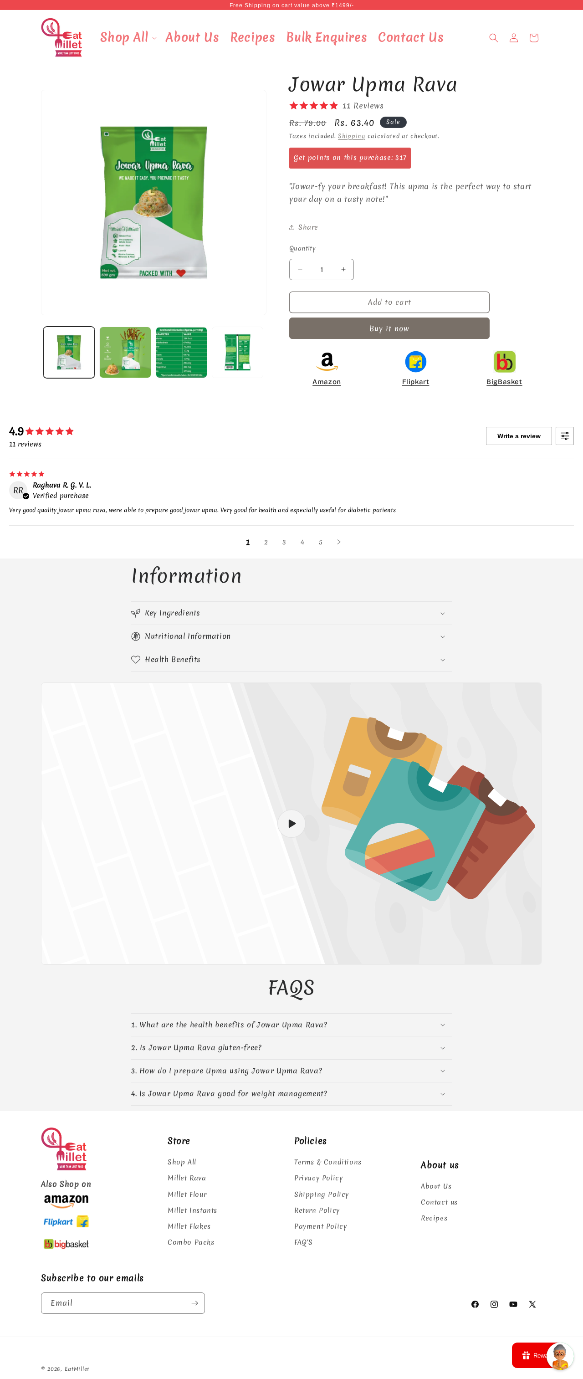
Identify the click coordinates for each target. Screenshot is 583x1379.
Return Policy (317, 1210)
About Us (436, 1186)
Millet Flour (187, 1194)
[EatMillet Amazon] (66, 1207)
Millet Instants (192, 1210)
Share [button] (308, 227)
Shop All (182, 1162)
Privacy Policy (318, 1178)
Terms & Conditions (328, 1162)
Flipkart (416, 382)
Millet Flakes (189, 1226)
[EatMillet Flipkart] (66, 1228)
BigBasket (504, 382)
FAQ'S (303, 1242)
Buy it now (389, 328)
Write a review (519, 436)
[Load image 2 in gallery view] (125, 352)
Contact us (439, 1202)
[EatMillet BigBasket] (66, 1250)
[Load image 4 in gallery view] (237, 352)
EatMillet (77, 1369)
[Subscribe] (194, 1303)
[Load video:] (291, 823)
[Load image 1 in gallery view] (69, 352)
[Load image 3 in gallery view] (181, 352)
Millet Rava (187, 1178)
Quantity (302, 248)
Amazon (326, 382)
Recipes (434, 1218)
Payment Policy (320, 1226)
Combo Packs (191, 1242)
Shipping (351, 136)
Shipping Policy (321, 1194)
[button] (128, 38)
